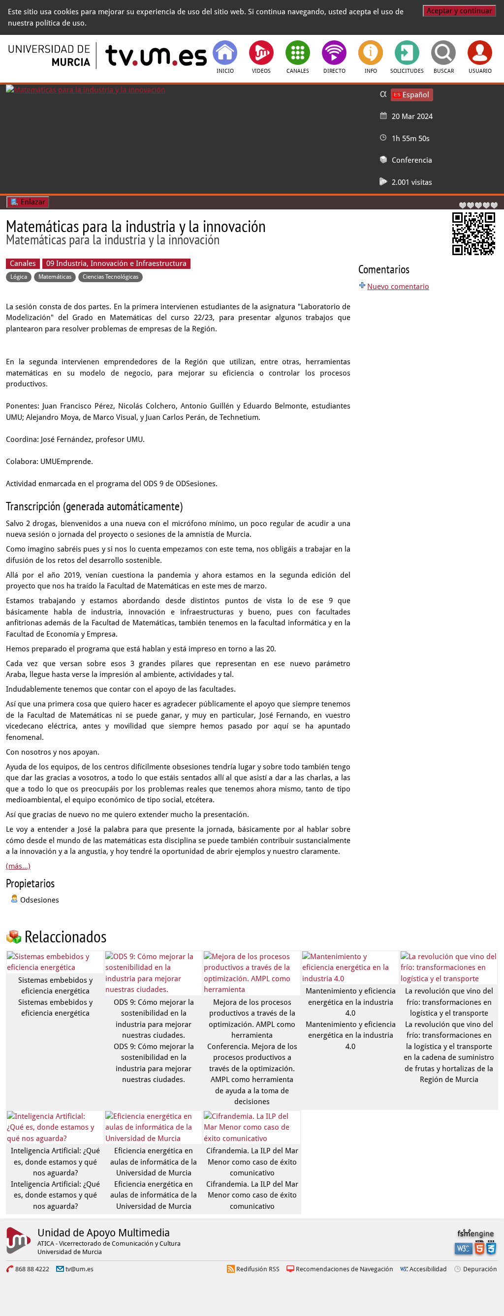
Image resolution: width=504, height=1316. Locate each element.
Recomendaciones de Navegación (344, 1269)
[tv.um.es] (155, 55)
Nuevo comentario (398, 286)
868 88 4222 (32, 1269)
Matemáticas (54, 276)
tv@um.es (79, 1269)
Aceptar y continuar (459, 10)
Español (416, 94)
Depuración (480, 1269)
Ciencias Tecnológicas (110, 276)
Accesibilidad (428, 1269)
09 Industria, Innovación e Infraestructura (116, 263)
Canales (23, 263)
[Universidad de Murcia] (50, 55)
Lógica (18, 276)
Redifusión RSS (258, 1269)
